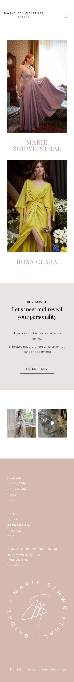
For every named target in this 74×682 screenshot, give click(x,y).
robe (12, 494)
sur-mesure (17, 488)
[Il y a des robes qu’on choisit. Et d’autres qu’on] (21, 423)
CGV (10, 536)
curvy (12, 519)
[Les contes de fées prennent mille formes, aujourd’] (52, 423)
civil (11, 500)
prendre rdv (37, 368)
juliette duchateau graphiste (48, 669)
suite (12, 514)
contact (15, 530)
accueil (14, 477)
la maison (16, 483)
